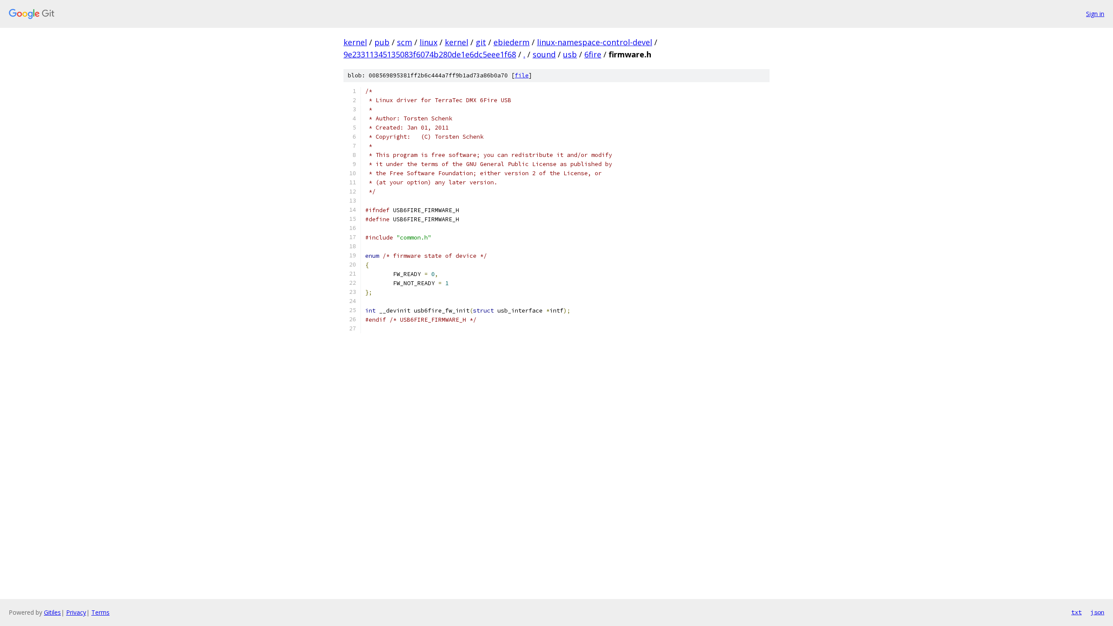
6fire (592, 54)
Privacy (76, 612)
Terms (100, 612)
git (481, 42)
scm (404, 42)
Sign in (1095, 14)
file (522, 75)
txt (1076, 612)
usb (570, 54)
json (1097, 612)
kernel (355, 42)
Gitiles (52, 612)
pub (382, 42)
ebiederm (511, 42)
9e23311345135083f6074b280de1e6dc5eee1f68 (429, 54)
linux (428, 42)
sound (544, 54)
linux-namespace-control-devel (594, 42)
